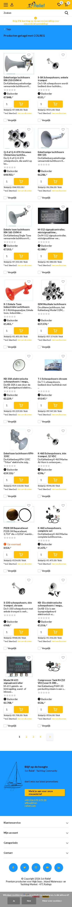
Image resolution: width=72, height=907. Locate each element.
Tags (8, 29)
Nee (29, 900)
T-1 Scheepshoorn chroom (52, 378)
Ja (14, 900)
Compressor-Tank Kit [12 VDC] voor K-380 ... (51, 681)
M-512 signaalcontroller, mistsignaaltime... (51, 231)
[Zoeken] (66, 13)
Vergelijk (12, 120)
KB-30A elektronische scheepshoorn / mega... (16, 380)
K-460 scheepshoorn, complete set (49, 529)
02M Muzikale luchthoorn (52, 304)
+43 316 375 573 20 (35, 800)
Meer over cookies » (52, 900)
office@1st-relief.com (31, 804)
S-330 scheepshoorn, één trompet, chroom (18, 604)
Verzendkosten (24, 113)
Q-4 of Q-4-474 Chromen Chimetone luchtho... (17, 153)
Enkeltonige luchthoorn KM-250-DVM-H (17, 79)
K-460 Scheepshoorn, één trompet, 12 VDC (52, 455)
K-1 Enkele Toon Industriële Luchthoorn (17, 305)
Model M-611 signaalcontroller (13, 681)
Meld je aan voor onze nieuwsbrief (41, 792)
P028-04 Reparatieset (16, 528)
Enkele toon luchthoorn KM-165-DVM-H (17, 231)
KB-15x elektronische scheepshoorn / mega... (50, 604)
